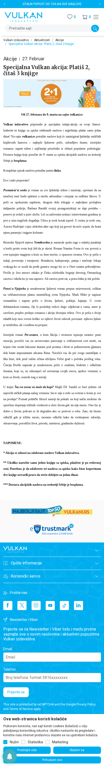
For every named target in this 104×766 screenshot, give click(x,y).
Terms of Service (21, 709)
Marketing (60, 742)
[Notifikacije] (10, 756)
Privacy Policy (86, 704)
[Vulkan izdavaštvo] (23, 16)
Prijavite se (16, 692)
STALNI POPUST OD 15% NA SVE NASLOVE (52, 4)
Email (7, 649)
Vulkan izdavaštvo (16, 40)
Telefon (9, 669)
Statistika (35, 742)
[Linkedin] (78, 605)
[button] (86, 17)
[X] (22, 605)
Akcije (59, 40)
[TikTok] (64, 605)
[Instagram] (36, 605)
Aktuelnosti (42, 40)
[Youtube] (50, 605)
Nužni (14, 742)
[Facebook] (7, 605)
